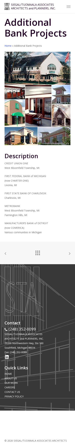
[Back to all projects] (37, 252)
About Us (11, 378)
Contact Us (12, 392)
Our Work (11, 382)
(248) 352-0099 (22, 329)
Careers (10, 387)
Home (8, 45)
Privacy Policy (14, 396)
